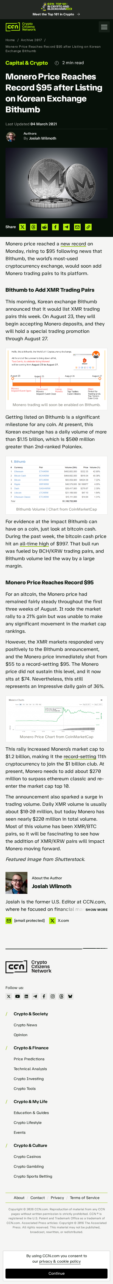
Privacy (57, 1197)
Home (10, 40)
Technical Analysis (30, 1069)
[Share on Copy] (88, 227)
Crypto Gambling (29, 1166)
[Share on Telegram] (66, 227)
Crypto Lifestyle (28, 1122)
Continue (57, 1273)
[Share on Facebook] (55, 227)
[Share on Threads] (33, 227)
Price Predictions (29, 1059)
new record (73, 244)
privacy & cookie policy (60, 1261)
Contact (37, 1197)
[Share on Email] (77, 227)
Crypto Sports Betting (33, 1176)
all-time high (34, 544)
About (19, 1197)
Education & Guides (31, 1112)
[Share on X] (22, 227)
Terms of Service (85, 1197)
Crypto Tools (25, 1088)
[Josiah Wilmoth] (16, 883)
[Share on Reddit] (44, 227)
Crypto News (25, 1025)
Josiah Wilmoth (42, 138)
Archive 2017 (31, 40)
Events (20, 1132)
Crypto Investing (29, 1078)
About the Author (47, 878)
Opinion (20, 1035)
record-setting (80, 756)
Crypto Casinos (27, 1156)
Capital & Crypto (26, 62)
